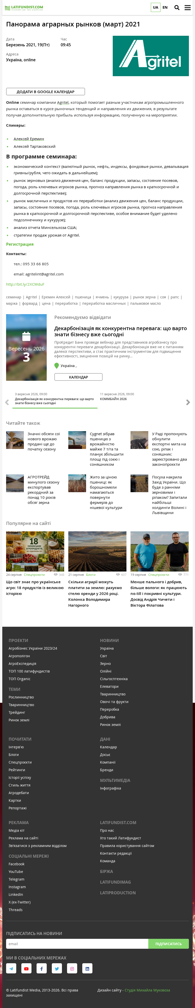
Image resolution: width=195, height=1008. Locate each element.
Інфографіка (110, 788)
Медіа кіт (17, 830)
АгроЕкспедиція (22, 663)
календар (78, 377)
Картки (15, 800)
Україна (107, 648)
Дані (105, 739)
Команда (107, 860)
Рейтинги (17, 769)
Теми (14, 689)
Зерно (105, 663)
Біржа (106, 871)
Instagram (17, 886)
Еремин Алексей (56, 297)
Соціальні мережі (29, 856)
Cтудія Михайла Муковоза (147, 990)
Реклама (19, 822)
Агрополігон (19, 655)
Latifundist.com (118, 822)
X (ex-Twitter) (19, 902)
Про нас (107, 830)
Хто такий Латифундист (120, 838)
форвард (29, 303)
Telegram (16, 879)
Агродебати (19, 792)
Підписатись (168, 943)
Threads (16, 909)
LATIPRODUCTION (118, 893)
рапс (175, 297)
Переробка (109, 709)
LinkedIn (16, 894)
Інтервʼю (16, 746)
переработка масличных (104, 303)
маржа (12, 303)
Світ (103, 655)
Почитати (20, 739)
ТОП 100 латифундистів (29, 671)
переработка (66, 303)
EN (165, 7)
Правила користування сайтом (127, 845)
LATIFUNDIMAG (115, 882)
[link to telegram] (11, 968)
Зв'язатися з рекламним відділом (38, 845)
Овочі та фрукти (114, 701)
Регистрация (20, 244)
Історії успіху (20, 777)
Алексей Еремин (29, 138)
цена (46, 303)
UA (155, 7)
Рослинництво (21, 697)
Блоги (90, 574)
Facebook (16, 863)
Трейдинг (17, 712)
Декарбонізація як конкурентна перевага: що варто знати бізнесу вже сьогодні (120, 331)
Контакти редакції (116, 853)
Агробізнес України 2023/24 (33, 648)
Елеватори (109, 686)
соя (163, 297)
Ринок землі (19, 720)
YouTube (16, 871)
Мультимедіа (115, 780)
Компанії (108, 762)
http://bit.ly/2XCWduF (25, 284)
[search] (177, 7)
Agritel (63, 102)
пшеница (83, 297)
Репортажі (18, 808)
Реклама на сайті (23, 838)
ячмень (102, 297)
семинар (13, 297)
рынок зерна (144, 297)
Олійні (105, 671)
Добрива (107, 716)
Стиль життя (19, 785)
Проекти (18, 640)
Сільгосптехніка (114, 678)
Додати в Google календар (45, 91)
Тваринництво (21, 704)
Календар (108, 746)
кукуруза (120, 297)
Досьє (105, 754)
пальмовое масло (145, 303)
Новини (109, 640)
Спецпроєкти (34, 574)
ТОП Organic (19, 678)
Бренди (106, 769)
